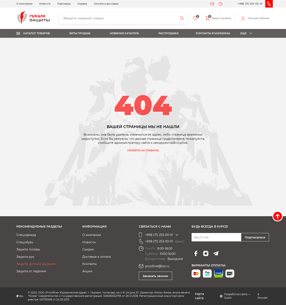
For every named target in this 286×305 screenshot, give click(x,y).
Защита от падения (31, 271)
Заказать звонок (155, 276)
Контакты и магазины (213, 33)
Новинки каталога (124, 33)
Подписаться (255, 237)
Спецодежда (26, 235)
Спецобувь (24, 242)
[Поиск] (182, 18)
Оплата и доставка (106, 3)
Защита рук (25, 257)
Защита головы (28, 249)
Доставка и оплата (96, 257)
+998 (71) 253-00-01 (250, 3)
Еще (243, 33)
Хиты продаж (79, 33)
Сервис (82, 3)
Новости (44, 3)
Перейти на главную (143, 150)
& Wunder (263, 296)
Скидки (88, 249)
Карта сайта (199, 296)
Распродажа (168, 33)
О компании (24, 3)
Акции (87, 271)
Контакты (89, 264)
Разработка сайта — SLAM (237, 296)
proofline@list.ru (157, 266)
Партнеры (64, 3)
